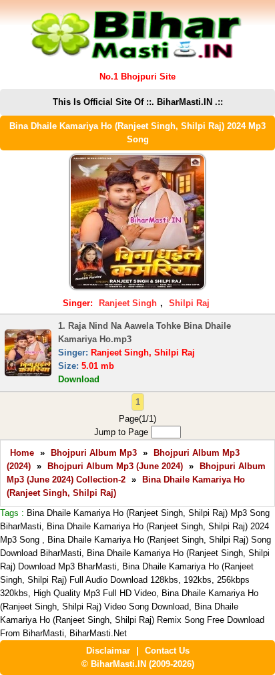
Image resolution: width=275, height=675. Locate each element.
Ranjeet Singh (128, 303)
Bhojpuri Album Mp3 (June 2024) (115, 466)
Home (22, 453)
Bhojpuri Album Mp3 (94, 453)
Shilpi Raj (189, 303)
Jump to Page (122, 432)
